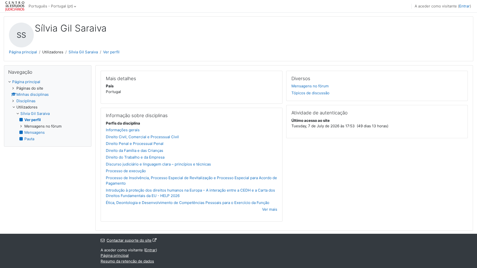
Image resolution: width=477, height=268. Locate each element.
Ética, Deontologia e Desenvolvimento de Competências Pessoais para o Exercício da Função (187, 202)
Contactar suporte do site (129, 240)
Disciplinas (26, 101)
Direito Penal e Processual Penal (134, 143)
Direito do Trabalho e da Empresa (135, 157)
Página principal (23, 52)
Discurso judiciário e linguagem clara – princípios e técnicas (158, 164)
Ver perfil (111, 52)
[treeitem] (47, 110)
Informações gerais (123, 130)
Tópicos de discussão (310, 93)
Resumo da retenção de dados (127, 261)
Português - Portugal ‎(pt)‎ (51, 6)
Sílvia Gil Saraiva (83, 52)
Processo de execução (126, 170)
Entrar (464, 6)
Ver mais (269, 209)
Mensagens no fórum (310, 86)
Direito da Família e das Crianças (134, 150)
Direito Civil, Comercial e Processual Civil (142, 136)
